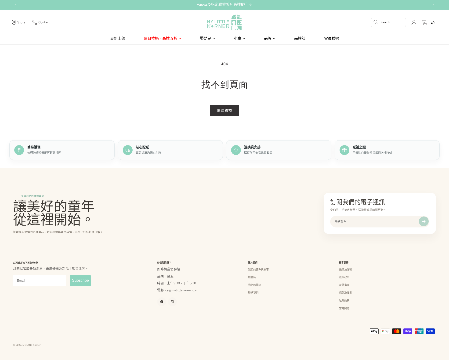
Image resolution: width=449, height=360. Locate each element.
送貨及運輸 (345, 269)
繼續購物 (224, 110)
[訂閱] (424, 221)
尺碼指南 (344, 285)
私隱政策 (344, 300)
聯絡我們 (253, 293)
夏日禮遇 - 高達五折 (160, 38)
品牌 (268, 38)
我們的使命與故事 (258, 269)
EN (433, 22)
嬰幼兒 (205, 38)
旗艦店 (252, 277)
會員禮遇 (331, 38)
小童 (237, 38)
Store (21, 22)
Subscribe (80, 280)
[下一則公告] (433, 4)
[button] (388, 22)
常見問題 (344, 308)
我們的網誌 (254, 285)
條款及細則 (345, 293)
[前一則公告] (16, 4)
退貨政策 (344, 277)
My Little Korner (31, 345)
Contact (44, 22)
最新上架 (117, 38)
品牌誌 (299, 38)
